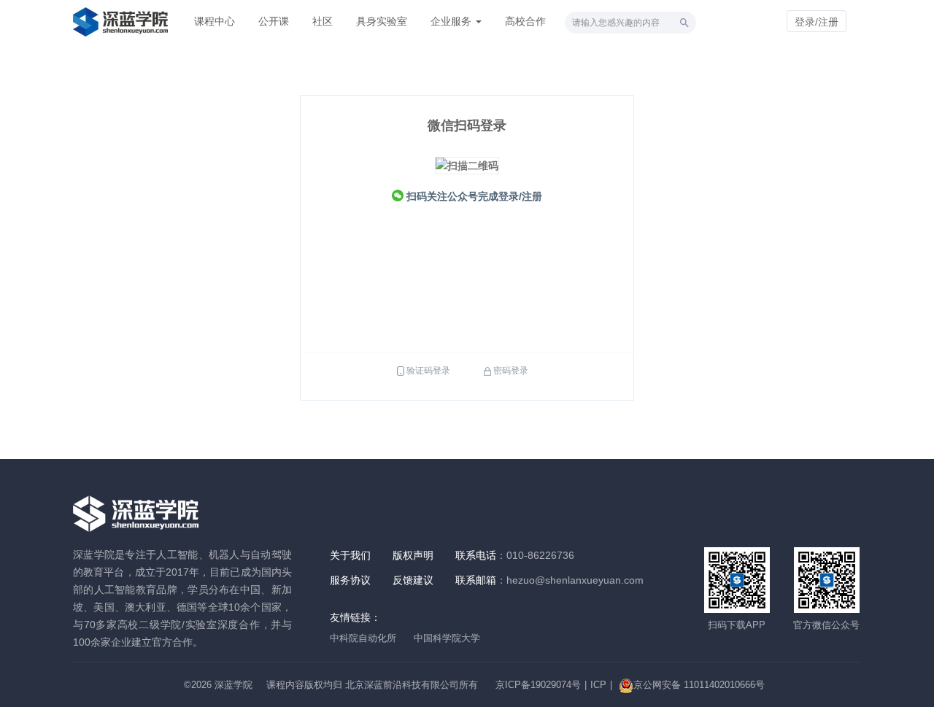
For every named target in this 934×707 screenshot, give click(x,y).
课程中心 (214, 21)
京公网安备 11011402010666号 (699, 684)
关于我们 (350, 555)
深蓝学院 (233, 684)
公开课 (273, 21)
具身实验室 (381, 21)
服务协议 (350, 580)
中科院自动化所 (363, 638)
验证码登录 (428, 371)
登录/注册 (816, 22)
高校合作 (525, 21)
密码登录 (510, 371)
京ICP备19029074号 (538, 684)
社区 (322, 21)
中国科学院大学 (447, 638)
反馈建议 (413, 580)
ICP (598, 684)
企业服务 (452, 21)
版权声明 (413, 555)
